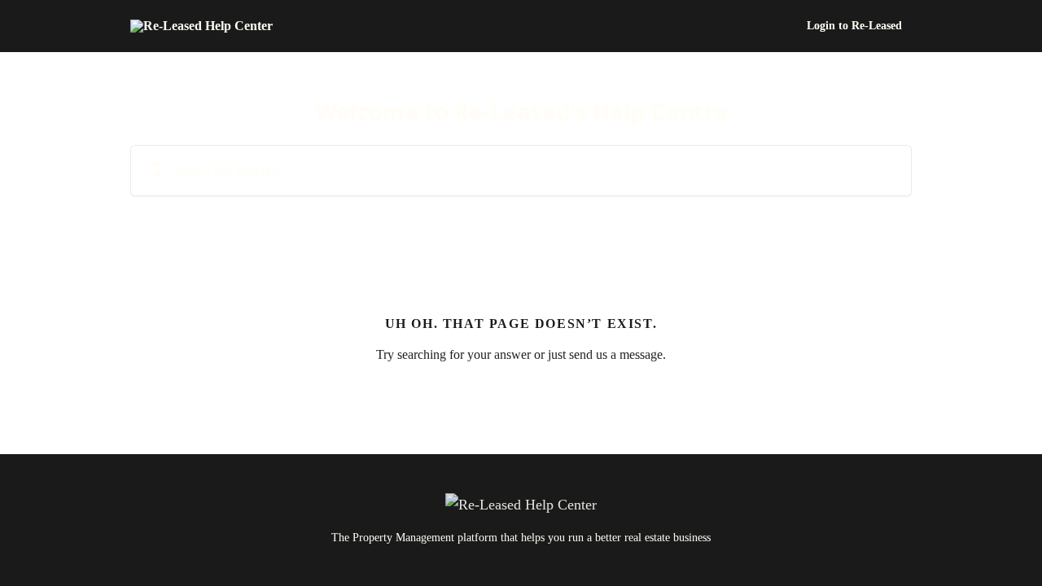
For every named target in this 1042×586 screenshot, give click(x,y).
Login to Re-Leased (854, 26)
